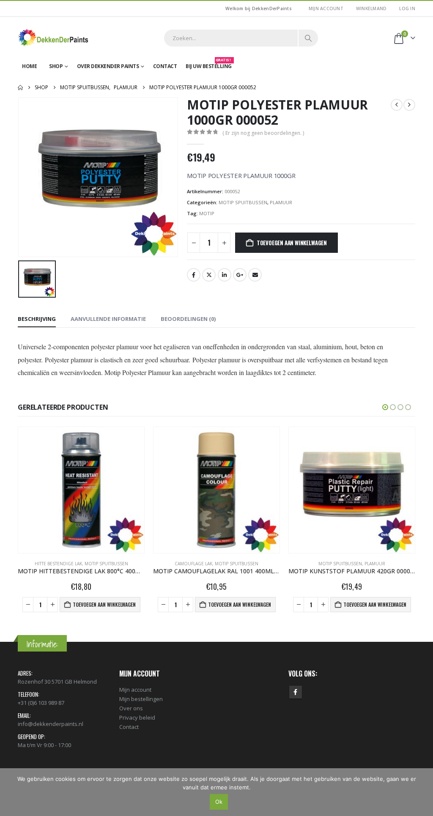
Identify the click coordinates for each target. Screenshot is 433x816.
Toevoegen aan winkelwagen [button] (104, 604)
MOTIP (206, 213)
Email (255, 275)
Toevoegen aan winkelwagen (292, 242)
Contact (165, 66)
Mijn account (326, 8)
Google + (240, 275)
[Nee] (422, 792)
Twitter (209, 275)
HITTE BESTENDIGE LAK (58, 564)
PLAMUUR (281, 202)
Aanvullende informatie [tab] (108, 319)
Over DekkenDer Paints (108, 66)
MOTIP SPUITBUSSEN (243, 202)
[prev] (397, 105)
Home (29, 66)
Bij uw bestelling (209, 64)
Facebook (193, 275)
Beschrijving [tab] (37, 319)
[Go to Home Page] (20, 87)
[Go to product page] (81, 490)
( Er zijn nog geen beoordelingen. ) (263, 133)
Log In (407, 8)
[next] (409, 105)
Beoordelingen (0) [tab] (188, 319)
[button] (385, 407)
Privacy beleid (137, 717)
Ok (218, 801)
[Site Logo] (54, 38)
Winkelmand (371, 8)
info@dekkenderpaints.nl (50, 724)
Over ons (131, 708)
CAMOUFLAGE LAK (193, 564)
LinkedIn (224, 275)
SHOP (56, 66)
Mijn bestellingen (141, 699)
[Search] (308, 38)
